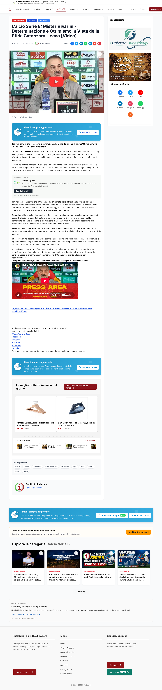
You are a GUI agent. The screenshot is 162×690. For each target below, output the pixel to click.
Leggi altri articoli (34, 488)
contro (90, 467)
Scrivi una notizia (23, 9)
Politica (84, 9)
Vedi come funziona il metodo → (26, 614)
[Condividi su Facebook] (72, 43)
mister (17, 467)
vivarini (26, 467)
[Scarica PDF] (99, 43)
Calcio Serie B (18, 20)
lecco (17, 471)
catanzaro (37, 467)
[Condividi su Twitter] (76, 43)
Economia (97, 9)
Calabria (31, 20)
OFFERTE (61, 9)
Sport (120, 9)
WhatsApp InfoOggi (21, 334)
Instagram (16, 345)
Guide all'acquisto (67, 652)
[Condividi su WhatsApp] (85, 43)
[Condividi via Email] (94, 43)
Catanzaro (43, 20)
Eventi (142, 9)
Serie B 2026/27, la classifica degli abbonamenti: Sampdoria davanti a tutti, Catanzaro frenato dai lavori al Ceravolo (133, 577)
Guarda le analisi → (23, 191)
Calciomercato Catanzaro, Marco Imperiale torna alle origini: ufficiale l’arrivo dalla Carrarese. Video (26, 577)
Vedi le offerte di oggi (138, 532)
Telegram (16, 339)
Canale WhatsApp (113, 515)
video (25, 471)
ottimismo (65, 467)
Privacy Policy (66, 669)
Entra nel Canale (89, 132)
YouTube (16, 342)
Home (62, 643)
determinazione (51, 467)
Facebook (16, 337)
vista (74, 467)
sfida (82, 467)
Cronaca (72, 9)
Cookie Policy (66, 673)
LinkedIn (15, 348)
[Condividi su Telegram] (90, 43)
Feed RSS (49, 9)
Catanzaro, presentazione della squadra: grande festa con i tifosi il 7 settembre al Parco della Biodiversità (63, 577)
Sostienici (37, 9)
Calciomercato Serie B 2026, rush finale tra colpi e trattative (98, 575)
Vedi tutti (81, 591)
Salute (109, 9)
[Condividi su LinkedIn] (81, 43)
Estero (131, 9)
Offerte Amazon (67, 648)
